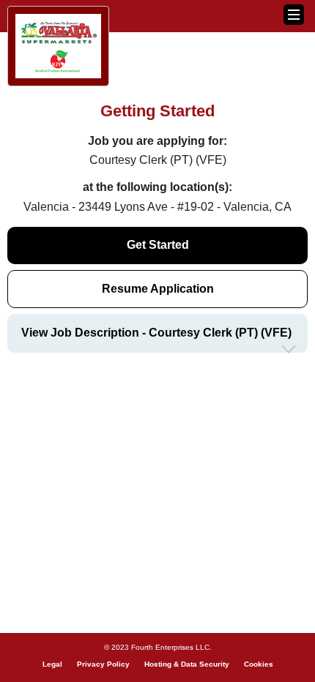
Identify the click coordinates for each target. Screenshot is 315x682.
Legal (52, 664)
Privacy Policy (103, 664)
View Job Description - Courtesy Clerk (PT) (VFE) (156, 332)
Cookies (258, 664)
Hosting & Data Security (186, 664)
